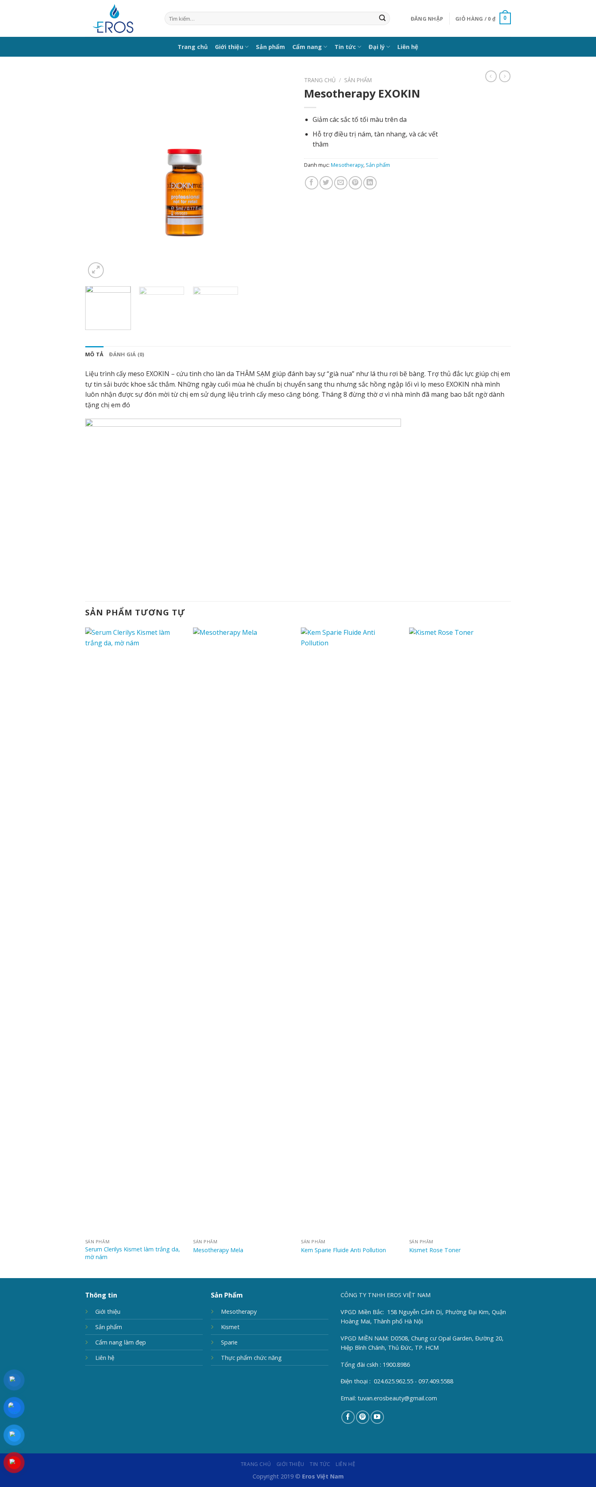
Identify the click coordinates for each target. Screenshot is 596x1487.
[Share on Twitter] (326, 182)
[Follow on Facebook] (348, 1417)
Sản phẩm (270, 47)
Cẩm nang (307, 47)
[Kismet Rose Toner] (459, 931)
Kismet (230, 1327)
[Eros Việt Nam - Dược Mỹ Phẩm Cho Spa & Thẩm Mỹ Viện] (118, 18)
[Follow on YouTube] (377, 1417)
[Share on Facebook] (311, 182)
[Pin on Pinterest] (355, 182)
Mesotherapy (347, 164)
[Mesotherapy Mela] (243, 931)
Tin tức (345, 47)
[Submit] (382, 19)
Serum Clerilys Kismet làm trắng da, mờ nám (132, 1253)
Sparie (229, 1342)
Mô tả (94, 354)
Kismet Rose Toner (435, 1250)
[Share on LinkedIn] (370, 182)
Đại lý (377, 47)
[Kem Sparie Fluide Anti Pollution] (351, 931)
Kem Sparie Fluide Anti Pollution (343, 1250)
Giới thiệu (229, 47)
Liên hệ (407, 47)
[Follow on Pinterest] (362, 1417)
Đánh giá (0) (126, 354)
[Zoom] (96, 270)
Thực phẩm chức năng (251, 1357)
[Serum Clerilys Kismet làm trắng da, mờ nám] (135, 931)
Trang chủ (193, 47)
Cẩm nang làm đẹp (120, 1342)
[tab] (94, 354)
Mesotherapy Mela (218, 1250)
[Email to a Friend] (340, 182)
